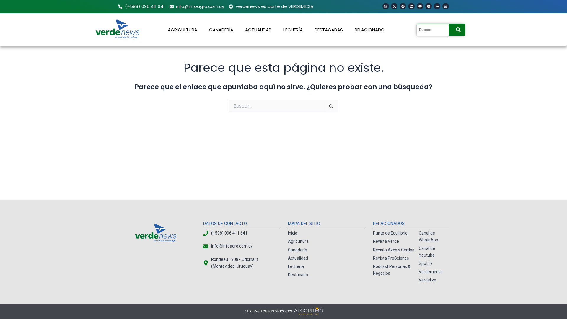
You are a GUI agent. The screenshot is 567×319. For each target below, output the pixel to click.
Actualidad (258, 30)
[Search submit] (458, 30)
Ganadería (221, 30)
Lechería (293, 30)
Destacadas (329, 30)
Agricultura (182, 30)
